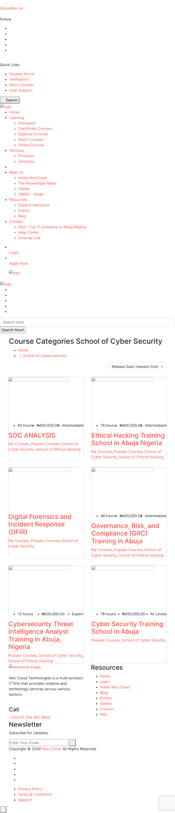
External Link (29, 238)
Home (14, 112)
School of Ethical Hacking (58, 449)
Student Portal (21, 74)
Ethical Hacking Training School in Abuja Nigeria (128, 439)
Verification (19, 79)
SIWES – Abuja (30, 194)
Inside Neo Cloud (115, 687)
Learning (16, 117)
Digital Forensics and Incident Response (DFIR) (40, 524)
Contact (16, 221)
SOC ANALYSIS (31, 435)
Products (26, 156)
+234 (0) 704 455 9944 (29, 717)
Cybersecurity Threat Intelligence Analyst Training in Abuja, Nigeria (40, 635)
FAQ (103, 714)
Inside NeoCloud (32, 177)
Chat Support (21, 90)
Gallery (106, 703)
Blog (22, 216)
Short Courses (21, 84)
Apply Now (18, 263)
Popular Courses (45, 443)
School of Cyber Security (45, 355)
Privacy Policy (30, 789)
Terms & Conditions (35, 794)
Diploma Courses (33, 134)
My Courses (18, 443)
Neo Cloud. (52, 748)
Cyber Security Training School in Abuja (127, 628)
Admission (27, 123)
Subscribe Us (11, 8)
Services (16, 150)
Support (25, 800)
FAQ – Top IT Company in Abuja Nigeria (52, 227)
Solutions (26, 161)
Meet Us (16, 172)
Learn (105, 681)
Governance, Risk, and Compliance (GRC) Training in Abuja (125, 533)
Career (24, 188)
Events (24, 210)
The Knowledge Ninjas (37, 183)
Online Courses (31, 145)
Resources (18, 199)
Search (11, 100)
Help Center (28, 232)
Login (14, 252)
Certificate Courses (35, 128)
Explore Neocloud (33, 205)
